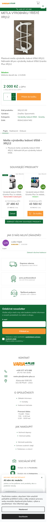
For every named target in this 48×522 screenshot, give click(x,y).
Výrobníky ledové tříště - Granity (31, 117)
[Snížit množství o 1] (13, 98)
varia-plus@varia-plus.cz (24, 376)
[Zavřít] (42, 477)
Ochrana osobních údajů (24, 446)
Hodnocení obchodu (25, 405)
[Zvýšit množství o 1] (13, 95)
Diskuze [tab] (23, 131)
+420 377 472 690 (25, 9)
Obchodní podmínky (25, 442)
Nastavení (23, 509)
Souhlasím (23, 516)
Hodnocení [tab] (13, 131)
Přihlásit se (24, 331)
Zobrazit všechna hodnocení (37, 252)
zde (26, 504)
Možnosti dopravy (25, 432)
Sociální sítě (27, 461)
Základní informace (25, 398)
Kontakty (25, 402)
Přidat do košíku (28, 96)
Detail (12, 213)
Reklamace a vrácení (24, 449)
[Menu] (43, 6)
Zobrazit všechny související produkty (24, 222)
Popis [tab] (5, 131)
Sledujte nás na (27, 468)
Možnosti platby (24, 436)
